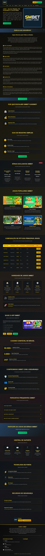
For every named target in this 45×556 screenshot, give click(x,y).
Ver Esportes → (37, 292)
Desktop (15, 333)
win (31, 5)
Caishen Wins (37, 5)
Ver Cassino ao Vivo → (11, 299)
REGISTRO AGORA (22, 156)
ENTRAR (20, 520)
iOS (4, 333)
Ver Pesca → (27, 292)
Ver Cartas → (17, 292)
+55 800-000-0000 (7, 547)
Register (39, 2)
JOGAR (38, 248)
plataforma (16, 5)
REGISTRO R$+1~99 (7, 23)
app (28, 5)
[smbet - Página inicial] (5, 2)
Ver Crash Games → (10, 306)
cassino (20, 5)
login (10, 5)
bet (22, 5)
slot (12, 5)
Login (35, 2)
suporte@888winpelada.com (8, 544)
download (25, 5)
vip (33, 5)
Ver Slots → (7, 292)
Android (9, 333)
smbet (7, 5)
